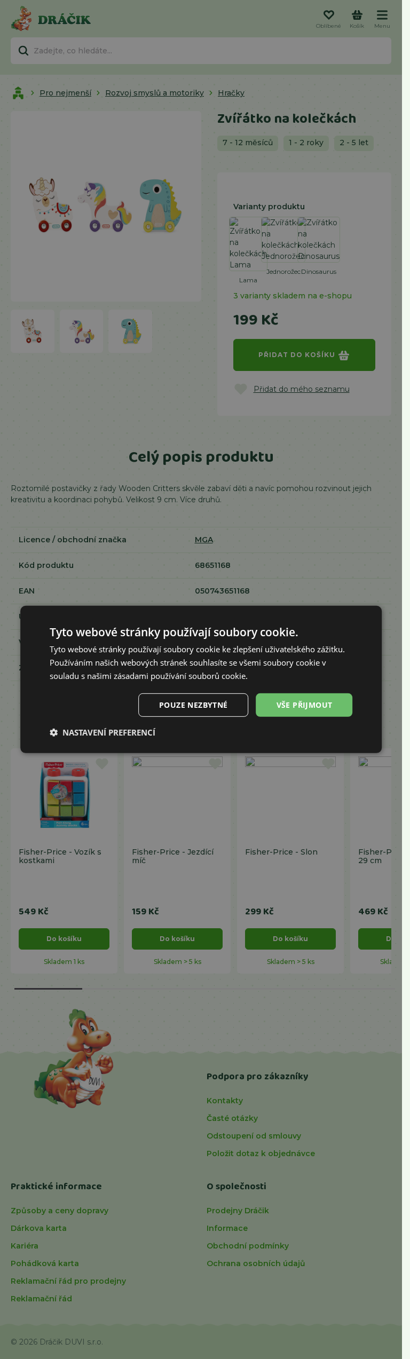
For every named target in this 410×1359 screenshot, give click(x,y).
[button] (102, 732)
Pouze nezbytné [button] (193, 704)
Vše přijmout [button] (305, 704)
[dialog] (201, 679)
